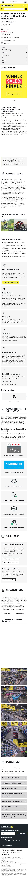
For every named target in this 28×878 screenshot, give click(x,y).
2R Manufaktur (17, 188)
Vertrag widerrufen (6, 854)
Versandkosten (17, 857)
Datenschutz (19, 850)
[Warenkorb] (26, 5)
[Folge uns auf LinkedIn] (12, 840)
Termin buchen (5, 55)
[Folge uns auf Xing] (16, 840)
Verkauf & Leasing (6, 50)
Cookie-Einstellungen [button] (6, 852)
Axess (6, 188)
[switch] (25, 2)
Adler (3, 188)
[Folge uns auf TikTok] (20, 840)
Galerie (4, 60)
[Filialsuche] (21, 5)
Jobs (3, 57)
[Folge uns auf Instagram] (5, 840)
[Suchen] (22, 9)
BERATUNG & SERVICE (5, 773)
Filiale (3, 47)
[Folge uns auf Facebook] (2, 840)
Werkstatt (4, 52)
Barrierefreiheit (13, 850)
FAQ (3, 63)
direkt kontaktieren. (6, 305)
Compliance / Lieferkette (15, 852)
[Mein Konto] (24, 5)
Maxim (11, 188)
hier (17, 322)
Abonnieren (22, 833)
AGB (3, 850)
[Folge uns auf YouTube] (9, 840)
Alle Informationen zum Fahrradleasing (9, 301)
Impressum (7, 850)
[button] (2, 9)
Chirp (9, 188)
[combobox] (14, 9)
